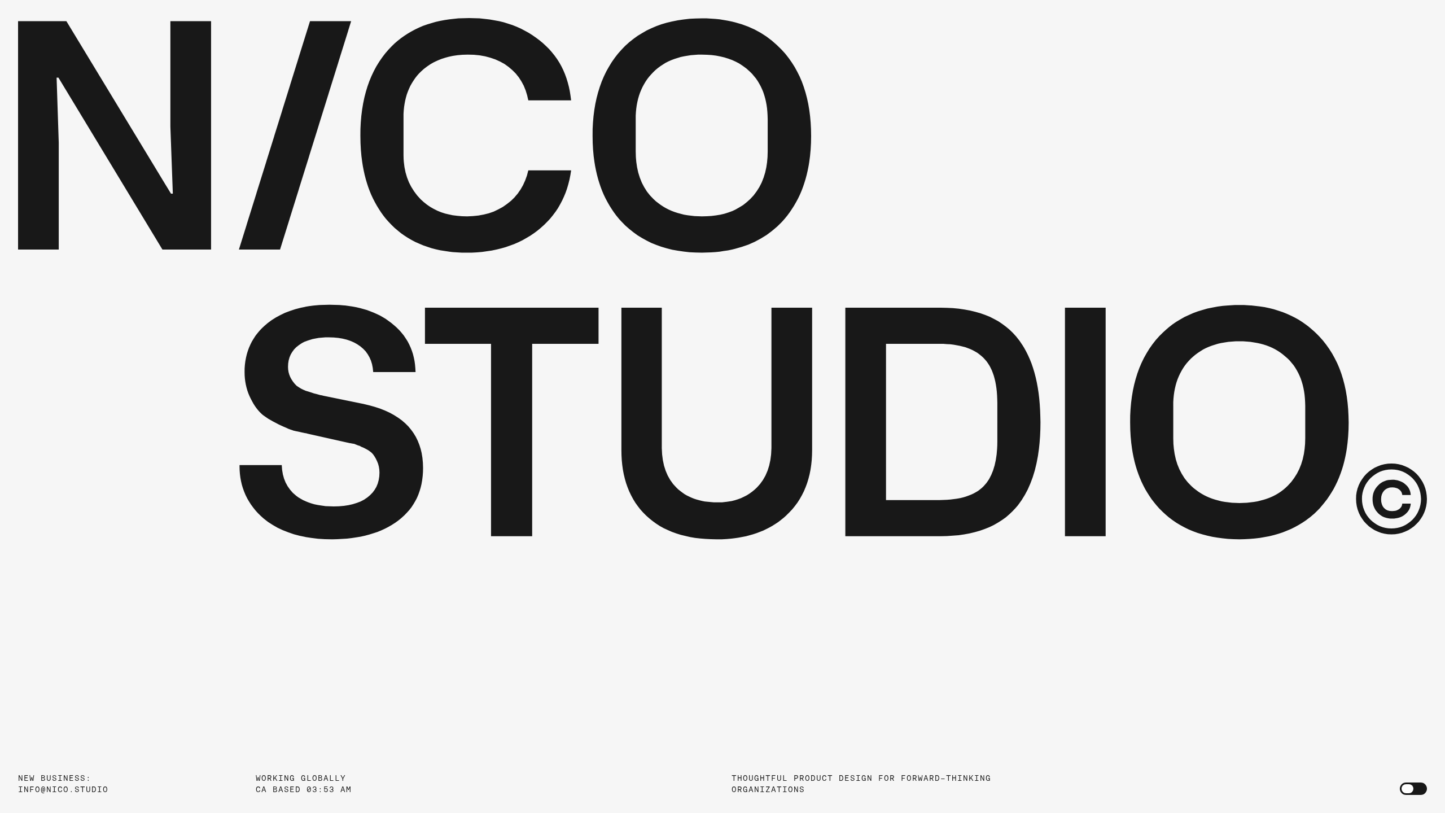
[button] (722, 280)
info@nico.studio (63, 789)
